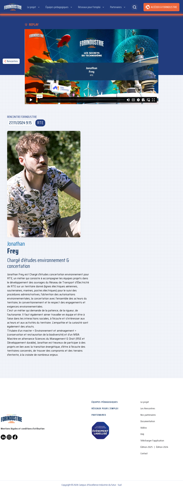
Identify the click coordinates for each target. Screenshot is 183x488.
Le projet (144, 402)
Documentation (147, 421)
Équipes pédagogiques (105, 402)
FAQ (142, 434)
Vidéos (143, 427)
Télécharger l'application (152, 440)
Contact (144, 453)
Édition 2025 (146, 447)
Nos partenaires (148, 414)
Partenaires (99, 414)
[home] (13, 7)
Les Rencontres (147, 408)
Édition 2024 (162, 447)
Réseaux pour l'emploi (105, 408)
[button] (34, 7)
